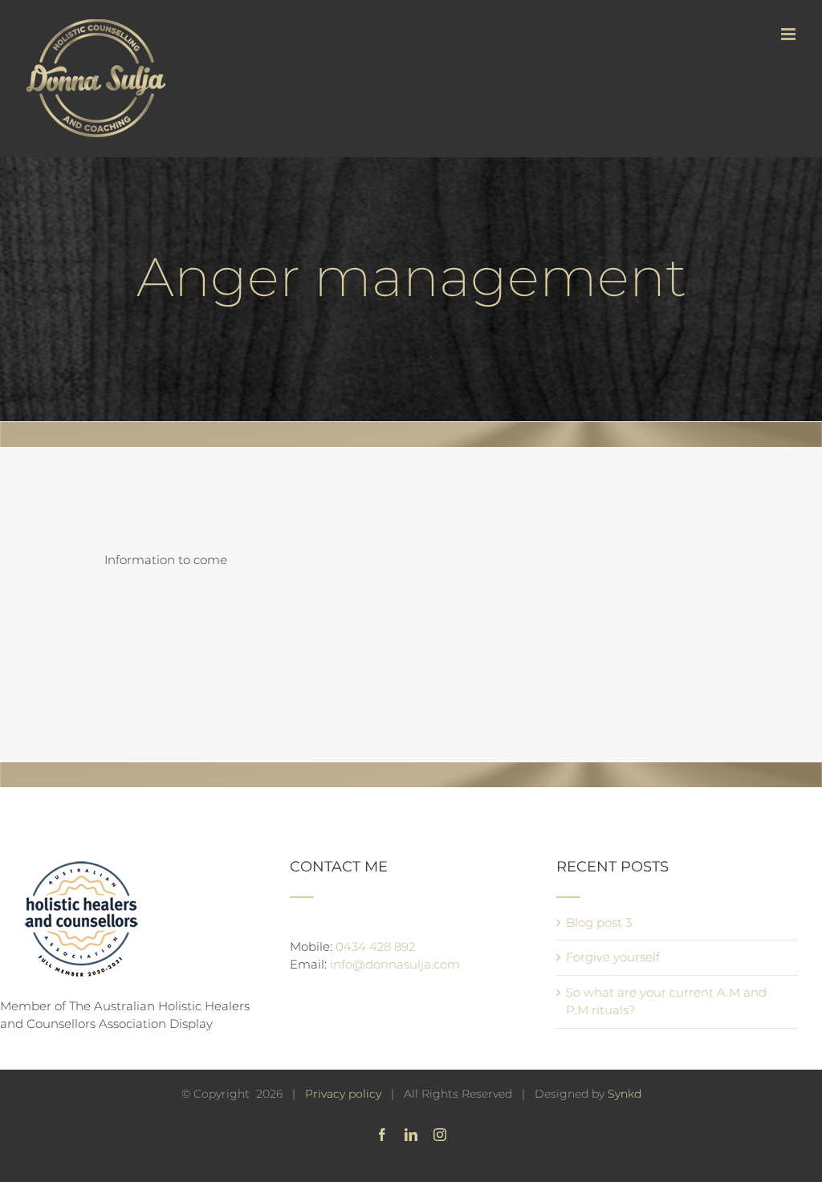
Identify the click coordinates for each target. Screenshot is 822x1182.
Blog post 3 (599, 922)
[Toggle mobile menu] (789, 34)
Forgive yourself (613, 957)
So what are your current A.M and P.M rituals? (666, 1001)
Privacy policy (343, 1094)
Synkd (624, 1094)
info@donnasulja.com (395, 964)
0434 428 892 (375, 946)
